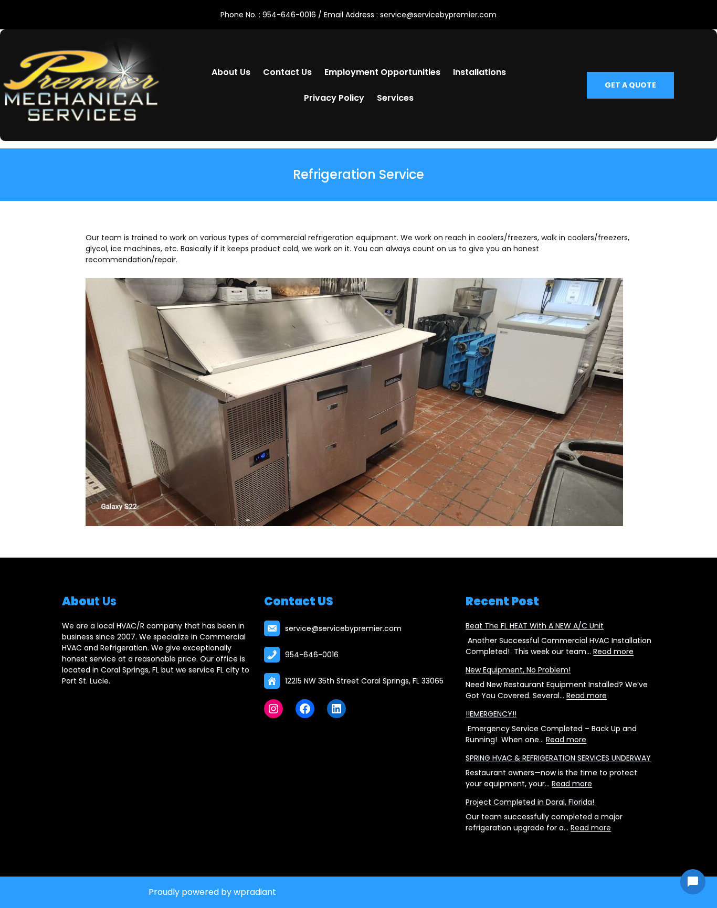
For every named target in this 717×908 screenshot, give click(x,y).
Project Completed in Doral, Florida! (531, 802)
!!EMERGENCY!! (491, 714)
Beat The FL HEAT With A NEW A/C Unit (535, 626)
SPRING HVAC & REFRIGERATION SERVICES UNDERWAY (558, 758)
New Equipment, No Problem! (518, 670)
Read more (613, 651)
